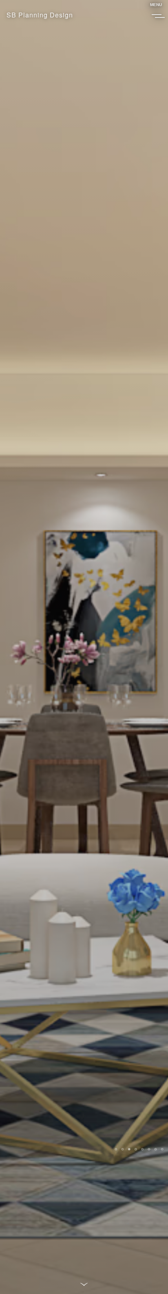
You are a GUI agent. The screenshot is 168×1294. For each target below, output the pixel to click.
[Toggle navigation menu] (155, 14)
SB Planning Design (40, 14)
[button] (116, 1149)
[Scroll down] (84, 1283)
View (26, 1144)
